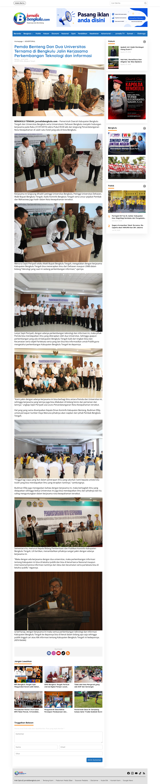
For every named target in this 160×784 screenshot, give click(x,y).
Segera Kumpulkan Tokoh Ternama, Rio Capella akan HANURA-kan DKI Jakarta (127, 226)
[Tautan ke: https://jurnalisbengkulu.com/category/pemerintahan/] (144, 128)
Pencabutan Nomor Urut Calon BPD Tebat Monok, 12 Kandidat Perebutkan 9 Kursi (26, 711)
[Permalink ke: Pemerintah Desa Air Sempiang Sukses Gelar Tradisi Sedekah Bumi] (88, 699)
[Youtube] (58, 653)
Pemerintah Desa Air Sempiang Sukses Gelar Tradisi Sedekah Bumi (88, 711)
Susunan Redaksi (81, 780)
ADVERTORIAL (19, 61)
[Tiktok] (63, 653)
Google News (128, 780)
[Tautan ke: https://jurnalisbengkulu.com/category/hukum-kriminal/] (144, 41)
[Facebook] (49, 653)
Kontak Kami (115, 780)
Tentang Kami (48, 780)
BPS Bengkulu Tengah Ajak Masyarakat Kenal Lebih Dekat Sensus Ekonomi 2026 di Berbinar (27, 685)
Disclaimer (94, 780)
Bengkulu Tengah (29, 61)
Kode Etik (104, 780)
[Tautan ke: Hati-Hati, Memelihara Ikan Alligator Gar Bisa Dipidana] (113, 63)
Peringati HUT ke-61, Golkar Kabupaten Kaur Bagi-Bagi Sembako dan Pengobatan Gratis (128, 217)
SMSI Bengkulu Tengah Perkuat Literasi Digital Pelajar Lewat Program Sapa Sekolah (56, 685)
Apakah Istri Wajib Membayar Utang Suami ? (132, 48)
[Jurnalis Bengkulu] (31, 18)
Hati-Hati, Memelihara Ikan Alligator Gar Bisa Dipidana (131, 60)
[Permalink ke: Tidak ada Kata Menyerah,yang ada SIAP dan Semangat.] (88, 674)
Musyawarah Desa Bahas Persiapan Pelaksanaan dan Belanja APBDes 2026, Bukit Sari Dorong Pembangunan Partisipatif (57, 711)
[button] (145, 3)
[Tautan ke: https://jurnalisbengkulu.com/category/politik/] (144, 186)
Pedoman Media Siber (64, 780)
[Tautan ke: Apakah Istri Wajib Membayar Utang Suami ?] (113, 51)
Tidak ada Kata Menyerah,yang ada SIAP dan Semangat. (87, 685)
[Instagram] (54, 653)
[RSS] (68, 653)
